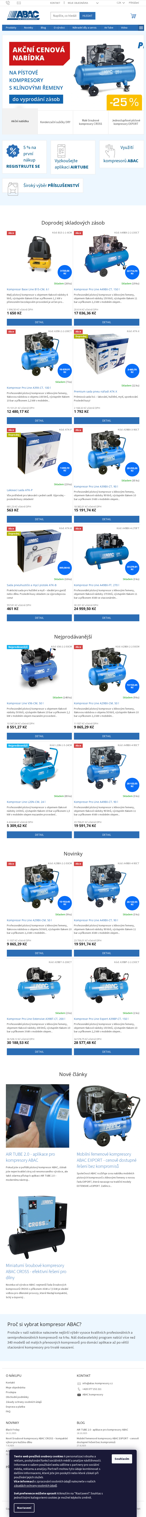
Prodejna (9, 1392)
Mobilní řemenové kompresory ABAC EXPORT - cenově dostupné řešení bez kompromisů (106, 1440)
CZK (117, 3)
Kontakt (54, 3)
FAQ (6, 1411)
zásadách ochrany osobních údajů (34, 1486)
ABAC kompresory (91, 1395)
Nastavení (23, 1508)
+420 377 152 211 (90, 1389)
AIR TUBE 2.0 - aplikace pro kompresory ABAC (101, 1430)
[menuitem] (10, 28)
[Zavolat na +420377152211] (10, 3)
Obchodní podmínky (15, 1397)
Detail (37, 322)
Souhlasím (120, 1459)
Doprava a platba (14, 1407)
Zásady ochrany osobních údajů (22, 1402)
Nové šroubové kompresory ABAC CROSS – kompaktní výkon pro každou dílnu (35, 1440)
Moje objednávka (77, 3)
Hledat (86, 15)
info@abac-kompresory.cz (96, 1383)
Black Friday (11, 1430)
